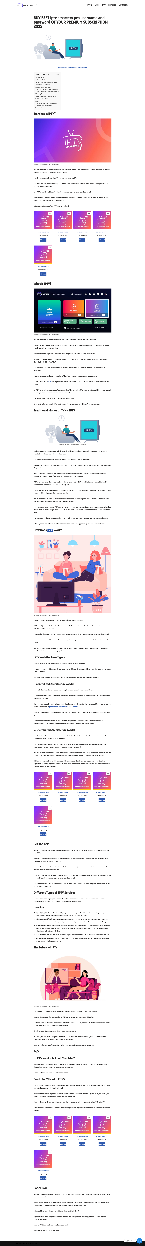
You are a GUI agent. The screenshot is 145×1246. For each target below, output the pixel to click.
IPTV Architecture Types (43, 87)
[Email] (139, 1241)
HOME (89, 4)
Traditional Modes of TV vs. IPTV (46, 82)
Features (112, 4)
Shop (97, 4)
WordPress (33, 1243)
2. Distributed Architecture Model (49, 91)
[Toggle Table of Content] (56, 74)
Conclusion (40, 108)
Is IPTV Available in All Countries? (48, 103)
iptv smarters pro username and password (72, 67)
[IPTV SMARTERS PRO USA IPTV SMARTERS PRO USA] (27, 5)
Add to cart (43, 240)
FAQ (104, 4)
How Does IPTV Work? (43, 85)
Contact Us (123, 4)
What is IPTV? (40, 80)
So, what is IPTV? (41, 77)
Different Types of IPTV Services (46, 96)
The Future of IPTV (42, 99)
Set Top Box (40, 94)
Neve (18, 1243)
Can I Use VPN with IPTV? (46, 105)
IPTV (49, 382)
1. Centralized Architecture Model (48, 89)
